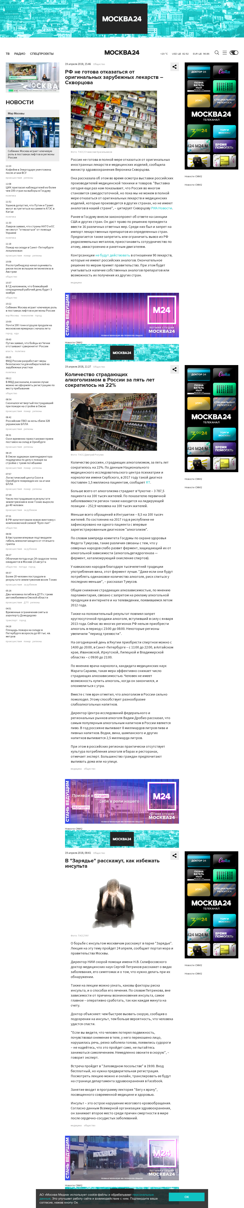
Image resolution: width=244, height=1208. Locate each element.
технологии (27, 315)
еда (16, 333)
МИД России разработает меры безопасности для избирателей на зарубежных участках (27, 364)
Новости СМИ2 (73, 342)
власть (9, 351)
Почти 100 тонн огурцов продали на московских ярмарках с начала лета (29, 326)
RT (148, 482)
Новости (20, 102)
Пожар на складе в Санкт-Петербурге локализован (30, 249)
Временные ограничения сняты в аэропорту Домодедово (27, 613)
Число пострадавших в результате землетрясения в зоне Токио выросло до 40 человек (30, 502)
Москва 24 (122, 52)
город (38, 315)
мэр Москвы (12, 315)
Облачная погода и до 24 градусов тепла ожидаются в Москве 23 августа (31, 560)
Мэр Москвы (16, 113)
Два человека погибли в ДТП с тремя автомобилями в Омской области (29, 596)
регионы (28, 178)
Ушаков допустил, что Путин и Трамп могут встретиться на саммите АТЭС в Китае (30, 208)
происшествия (14, 178)
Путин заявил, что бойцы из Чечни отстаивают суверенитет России (28, 344)
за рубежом (30, 510)
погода (23, 567)
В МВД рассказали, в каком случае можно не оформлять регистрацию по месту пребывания (30, 385)
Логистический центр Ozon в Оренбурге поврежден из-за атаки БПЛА (28, 481)
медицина (76, 282)
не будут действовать (112, 255)
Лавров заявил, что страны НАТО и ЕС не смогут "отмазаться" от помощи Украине (30, 229)
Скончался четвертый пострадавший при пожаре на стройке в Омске (29, 404)
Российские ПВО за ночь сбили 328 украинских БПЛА (28, 422)
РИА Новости (161, 208)
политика (11, 195)
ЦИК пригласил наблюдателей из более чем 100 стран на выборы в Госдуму (31, 189)
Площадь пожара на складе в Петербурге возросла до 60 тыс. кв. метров (28, 633)
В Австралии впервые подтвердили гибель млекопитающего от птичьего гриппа (30, 541)
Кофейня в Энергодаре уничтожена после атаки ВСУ (28, 171)
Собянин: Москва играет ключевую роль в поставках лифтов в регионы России (31, 154)
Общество (99, 64)
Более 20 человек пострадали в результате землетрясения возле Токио (31, 578)
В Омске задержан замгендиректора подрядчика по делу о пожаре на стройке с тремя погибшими (29, 460)
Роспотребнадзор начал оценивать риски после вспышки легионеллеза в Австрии (29, 268)
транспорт (12, 620)
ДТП (26, 602)
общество (11, 277)
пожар (27, 255)
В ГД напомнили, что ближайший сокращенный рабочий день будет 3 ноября (29, 289)
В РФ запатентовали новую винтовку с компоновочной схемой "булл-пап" (31, 521)
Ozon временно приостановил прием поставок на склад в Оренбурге (29, 440)
